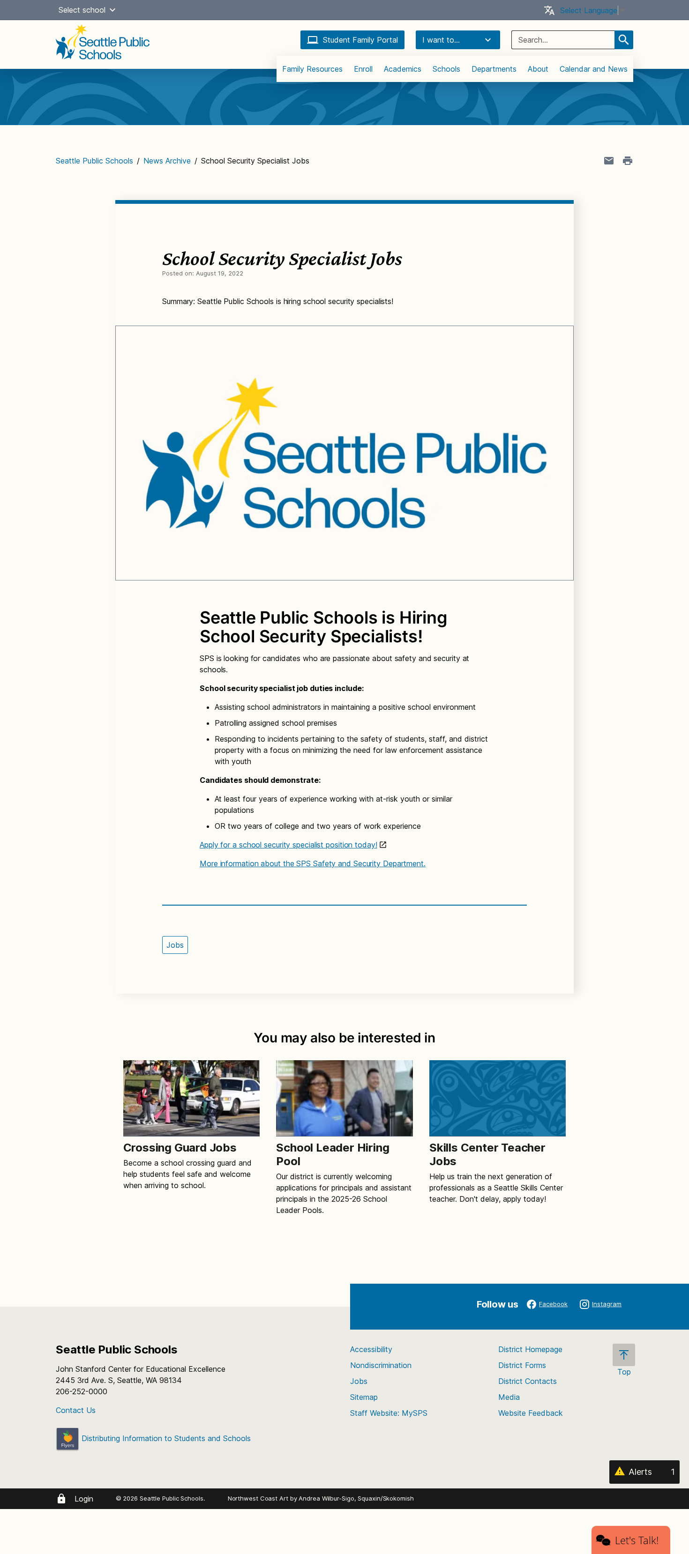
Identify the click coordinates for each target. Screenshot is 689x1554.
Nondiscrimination (381, 1365)
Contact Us (76, 1410)
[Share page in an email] (608, 160)
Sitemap (364, 1397)
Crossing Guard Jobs (180, 1147)
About (538, 69)
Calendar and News (594, 69)
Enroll (363, 69)
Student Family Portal (360, 40)
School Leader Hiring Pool (332, 1154)
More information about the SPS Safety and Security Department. (313, 863)
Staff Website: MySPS (388, 1413)
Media (509, 1397)
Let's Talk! (637, 1540)
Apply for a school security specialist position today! (288, 844)
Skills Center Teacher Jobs (487, 1154)
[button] (112, 9)
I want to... (441, 40)
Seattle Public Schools (94, 160)
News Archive (167, 160)
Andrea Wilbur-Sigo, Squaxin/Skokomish (356, 1498)
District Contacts (527, 1381)
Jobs (175, 945)
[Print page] (627, 160)
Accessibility (371, 1349)
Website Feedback (530, 1413)
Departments (494, 69)
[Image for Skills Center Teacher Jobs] (497, 1098)
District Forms (522, 1365)
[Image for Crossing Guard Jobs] (191, 1098)
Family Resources (312, 69)
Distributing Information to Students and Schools (165, 1438)
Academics (402, 69)
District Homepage (530, 1349)
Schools (446, 69)
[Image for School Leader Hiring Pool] (344, 1098)
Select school (82, 10)
